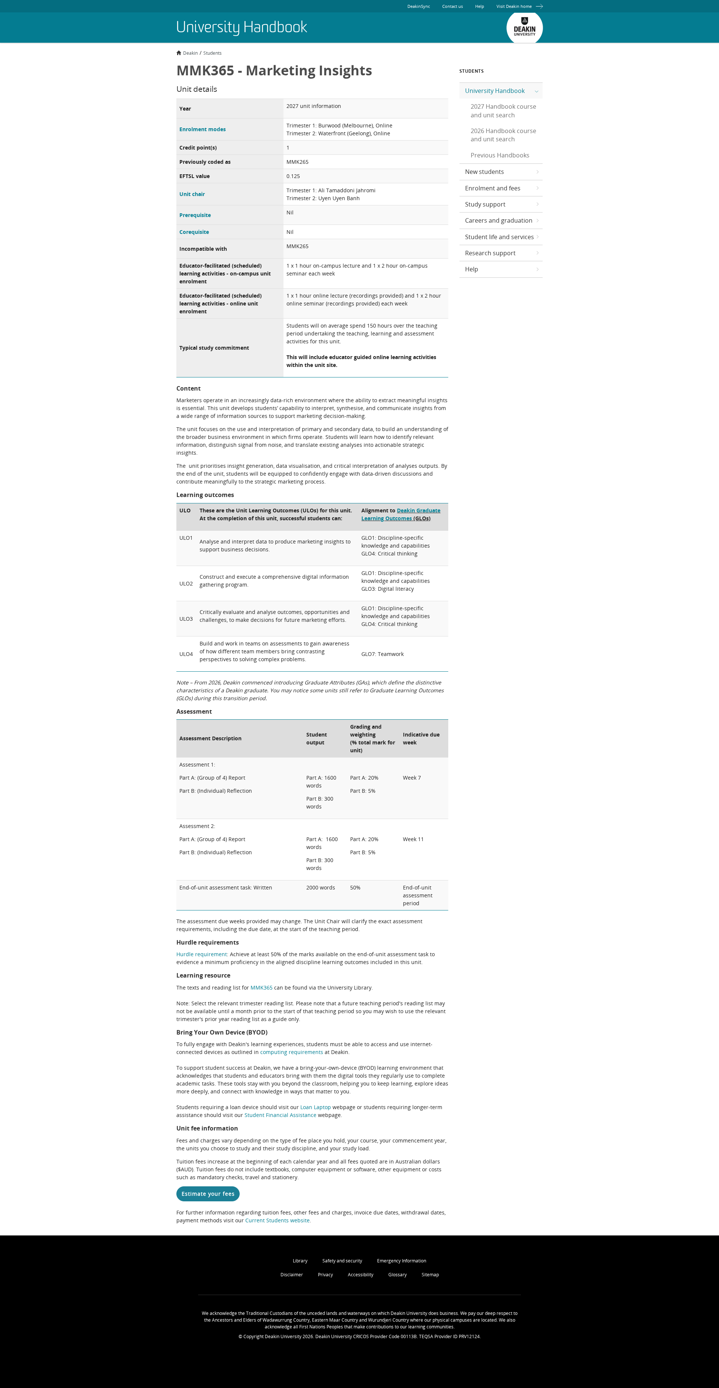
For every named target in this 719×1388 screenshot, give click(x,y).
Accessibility (360, 1274)
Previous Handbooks (500, 155)
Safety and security (342, 1261)
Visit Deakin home (514, 6)
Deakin (190, 53)
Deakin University (524, 28)
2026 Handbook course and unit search (503, 135)
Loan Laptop (315, 1107)
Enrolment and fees (493, 188)
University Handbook (495, 91)
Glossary (397, 1274)
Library (300, 1261)
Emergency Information (401, 1261)
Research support (490, 253)
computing (274, 1052)
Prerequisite (195, 215)
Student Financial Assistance (280, 1114)
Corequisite (194, 231)
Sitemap (430, 1274)
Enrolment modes (202, 129)
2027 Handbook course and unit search (503, 110)
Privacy (325, 1274)
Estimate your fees (208, 1193)
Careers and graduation (499, 220)
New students (484, 172)
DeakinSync (418, 6)
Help (479, 6)
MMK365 (262, 987)
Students (212, 53)
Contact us (452, 6)
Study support (485, 204)
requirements (306, 1052)
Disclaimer (291, 1274)
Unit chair (192, 194)
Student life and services (499, 237)
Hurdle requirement (201, 954)
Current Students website (277, 1220)
